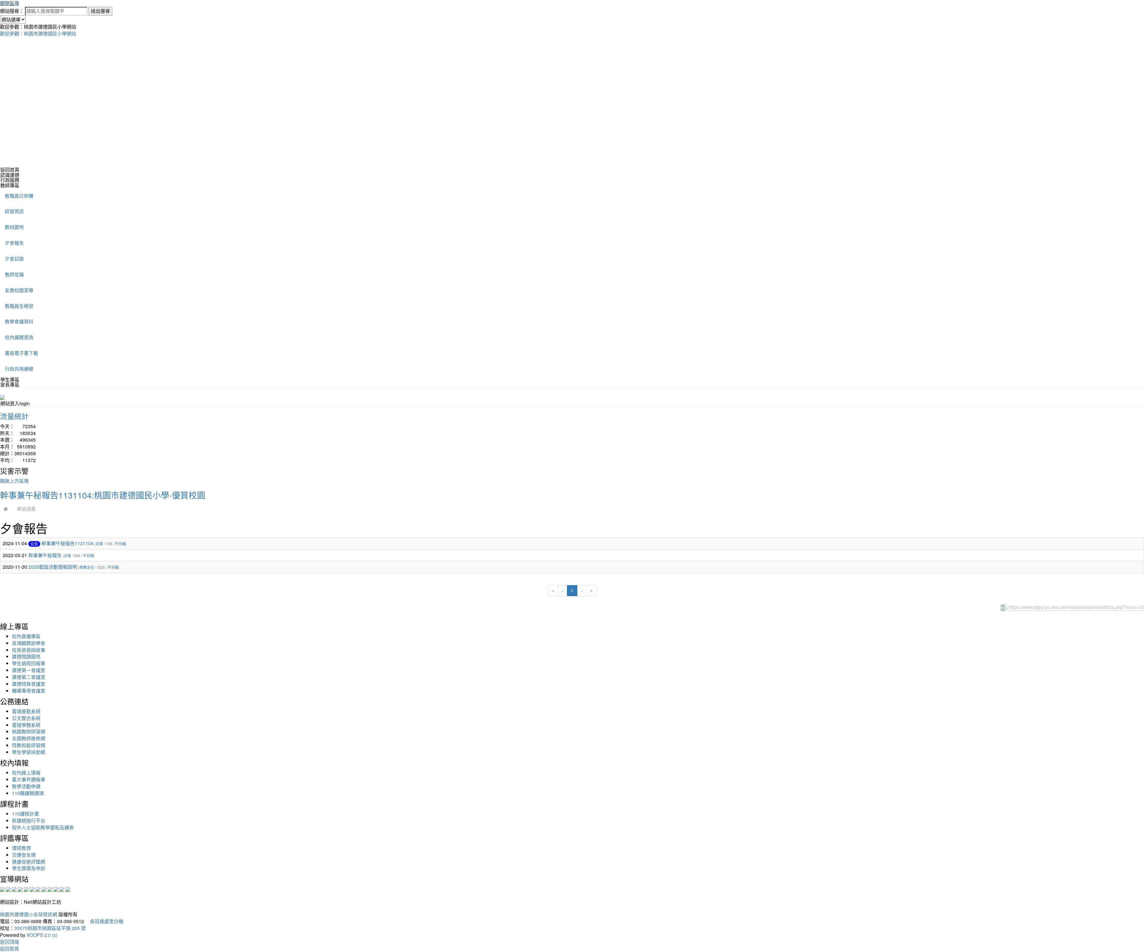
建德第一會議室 (28, 670)
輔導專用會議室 (28, 690)
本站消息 (26, 508)
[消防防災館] (26, 889)
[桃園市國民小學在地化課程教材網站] (8, 889)
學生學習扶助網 (28, 752)
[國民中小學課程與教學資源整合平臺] (62, 889)
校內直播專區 (26, 636)
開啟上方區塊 (14, 480)
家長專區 (9, 384)
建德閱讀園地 (26, 656)
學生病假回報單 (28, 663)
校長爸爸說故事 (28, 649)
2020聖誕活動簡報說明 (52, 566)
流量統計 (14, 416)
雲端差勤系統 (26, 711)
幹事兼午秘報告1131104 (67, 543)
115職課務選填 (28, 793)
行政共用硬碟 (19, 368)
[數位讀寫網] (44, 889)
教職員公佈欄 (19, 195)
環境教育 (21, 848)
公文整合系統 (26, 718)
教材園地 (14, 227)
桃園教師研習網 (28, 731)
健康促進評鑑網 (28, 861)
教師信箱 (14, 274)
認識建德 (9, 175)
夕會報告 (14, 242)
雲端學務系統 (26, 725)
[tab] (572, 175)
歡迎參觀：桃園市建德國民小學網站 (38, 33)
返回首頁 (9, 169)
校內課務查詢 (19, 337)
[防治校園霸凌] (38, 889)
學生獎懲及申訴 (28, 868)
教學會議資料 (19, 321)
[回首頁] (6, 508)
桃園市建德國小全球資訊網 (28, 914)
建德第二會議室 (28, 677)
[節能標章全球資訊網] (32, 889)
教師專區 (9, 185)
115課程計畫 (25, 813)
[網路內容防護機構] (14, 889)
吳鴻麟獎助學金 (28, 643)
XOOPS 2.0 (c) (42, 934)
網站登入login (15, 403)
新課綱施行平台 (28, 820)
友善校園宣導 (19, 290)
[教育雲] (50, 889)
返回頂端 (9, 941)
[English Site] (2, 396)
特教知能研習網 (28, 745)
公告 (34, 543)
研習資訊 (14, 211)
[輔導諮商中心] (56, 889)
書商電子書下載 (21, 353)
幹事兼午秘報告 (45, 555)
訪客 (99, 543)
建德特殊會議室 (28, 683)
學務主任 (87, 567)
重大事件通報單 (28, 779)
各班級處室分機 (104, 921)
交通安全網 (24, 854)
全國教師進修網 (28, 738)
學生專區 (9, 379)
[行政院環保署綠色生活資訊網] (20, 889)
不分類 (120, 543)
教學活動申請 (26, 786)
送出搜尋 (100, 10)
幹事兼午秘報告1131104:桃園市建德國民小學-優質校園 (102, 495)
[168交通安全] (2, 889)
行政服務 (9, 180)
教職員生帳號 (19, 306)
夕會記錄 (14, 258)
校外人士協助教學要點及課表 (43, 827)
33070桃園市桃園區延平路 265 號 (50, 928)
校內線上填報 (26, 772)
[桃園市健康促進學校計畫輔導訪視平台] (68, 889)
